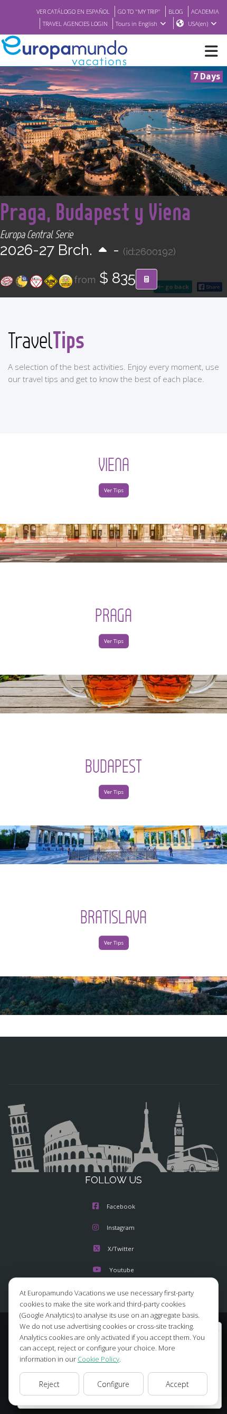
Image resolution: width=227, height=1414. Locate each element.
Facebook (121, 1206)
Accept (177, 1384)
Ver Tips (114, 490)
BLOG (175, 11)
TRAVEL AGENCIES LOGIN (75, 24)
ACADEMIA (205, 11)
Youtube (121, 1270)
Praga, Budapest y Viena (95, 211)
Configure (113, 1384)
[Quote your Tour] (146, 279)
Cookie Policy (98, 1359)
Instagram (121, 1227)
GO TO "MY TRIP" (139, 11)
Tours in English (136, 24)
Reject (49, 1384)
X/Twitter (121, 1249)
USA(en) (198, 24)
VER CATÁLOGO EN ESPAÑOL (73, 11)
